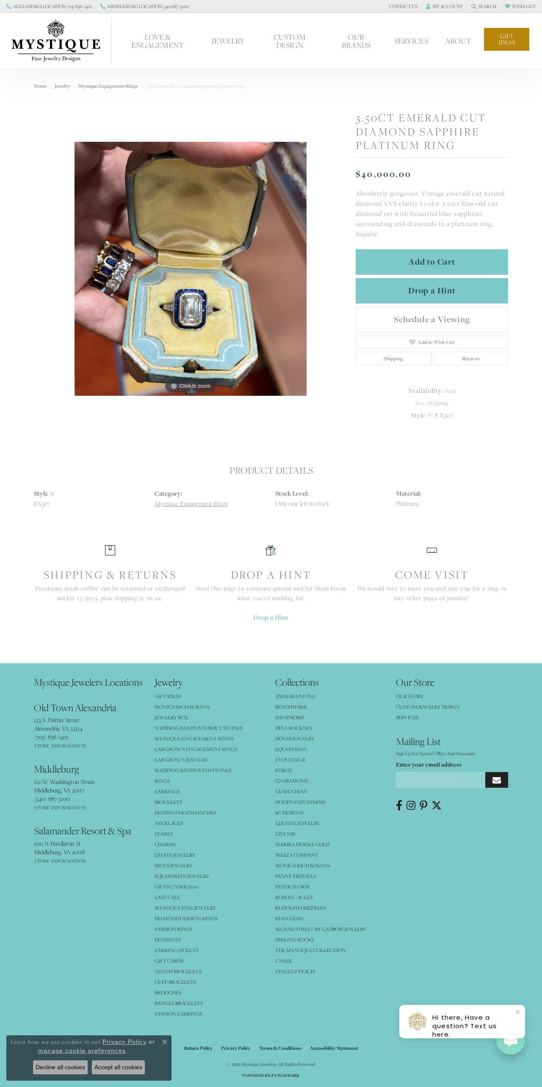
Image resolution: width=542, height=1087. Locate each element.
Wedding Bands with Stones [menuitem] (193, 770)
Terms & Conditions (280, 1048)
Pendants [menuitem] (167, 939)
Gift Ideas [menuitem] (168, 696)
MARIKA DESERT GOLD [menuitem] (302, 844)
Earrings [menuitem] (167, 791)
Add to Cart (432, 261)
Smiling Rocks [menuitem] (294, 939)
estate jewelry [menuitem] (175, 854)
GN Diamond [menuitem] (291, 780)
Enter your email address (429, 764)
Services (411, 41)
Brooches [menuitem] (168, 992)
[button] (402, 6)
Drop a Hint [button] (432, 290)
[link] (49, 6)
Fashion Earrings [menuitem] (178, 1013)
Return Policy (198, 1048)
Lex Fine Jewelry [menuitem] (297, 823)
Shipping (393, 358)
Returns (471, 358)
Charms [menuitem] (165, 844)
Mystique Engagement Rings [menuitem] (194, 738)
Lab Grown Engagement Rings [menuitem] (196, 749)
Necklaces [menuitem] (169, 823)
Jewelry (228, 41)
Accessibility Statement (334, 1048)
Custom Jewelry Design (428, 706)
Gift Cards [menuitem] (169, 960)
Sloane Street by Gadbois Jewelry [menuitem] (321, 929)
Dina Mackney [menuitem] (294, 727)
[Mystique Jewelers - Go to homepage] (60, 41)
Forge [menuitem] (283, 770)
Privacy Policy (236, 1048)
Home (40, 86)
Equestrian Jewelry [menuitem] (182, 876)
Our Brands (356, 41)
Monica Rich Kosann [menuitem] (302, 865)
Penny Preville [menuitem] (295, 876)
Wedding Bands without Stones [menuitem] (198, 727)
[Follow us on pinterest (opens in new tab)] (423, 805)
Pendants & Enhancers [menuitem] (185, 812)
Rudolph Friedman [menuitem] (300, 907)
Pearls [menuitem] (164, 833)
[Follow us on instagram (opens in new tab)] (410, 805)
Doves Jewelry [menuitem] (295, 738)
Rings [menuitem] (162, 780)
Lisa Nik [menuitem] (285, 833)
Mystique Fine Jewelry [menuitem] (185, 907)
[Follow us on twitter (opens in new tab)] (436, 805)
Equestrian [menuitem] (291, 749)
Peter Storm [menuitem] (292, 886)
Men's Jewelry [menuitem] (174, 865)
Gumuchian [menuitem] (291, 791)
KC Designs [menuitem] (289, 812)
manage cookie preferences (82, 1050)
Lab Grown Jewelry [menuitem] (181, 759)
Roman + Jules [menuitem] (293, 897)
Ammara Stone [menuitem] (295, 696)
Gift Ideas (506, 39)
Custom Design (290, 41)
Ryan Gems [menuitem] (289, 918)
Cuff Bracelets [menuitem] (175, 981)
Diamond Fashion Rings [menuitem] (186, 918)
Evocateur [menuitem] (290, 759)
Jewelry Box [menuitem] (171, 717)
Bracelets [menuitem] (168, 802)
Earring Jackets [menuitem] (176, 950)
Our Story (410, 696)
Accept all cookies (118, 1067)
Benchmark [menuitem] (291, 706)
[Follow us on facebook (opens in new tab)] (399, 805)
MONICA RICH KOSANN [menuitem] (182, 706)
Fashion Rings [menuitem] (173, 929)
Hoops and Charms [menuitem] (300, 802)
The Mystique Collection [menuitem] (310, 950)
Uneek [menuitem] (283, 960)
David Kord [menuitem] (289, 717)
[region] (191, 269)
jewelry (62, 86)
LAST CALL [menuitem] (167, 897)
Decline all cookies (60, 1067)
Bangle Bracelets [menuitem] (179, 1003)
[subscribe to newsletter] (496, 780)
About (458, 41)
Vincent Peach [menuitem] (295, 971)
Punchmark (285, 1075)
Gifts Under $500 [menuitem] (177, 886)
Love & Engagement (157, 41)
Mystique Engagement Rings (108, 86)
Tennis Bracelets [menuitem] (178, 971)
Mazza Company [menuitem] (296, 854)
